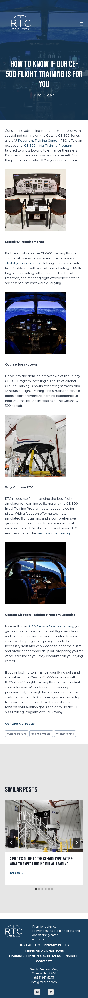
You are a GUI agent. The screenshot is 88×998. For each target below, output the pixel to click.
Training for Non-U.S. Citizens (35, 956)
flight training (65, 733)
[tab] (36, 889)
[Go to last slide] (11, 843)
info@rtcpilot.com (44, 982)
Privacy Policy (57, 945)
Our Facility (29, 945)
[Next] (76, 843)
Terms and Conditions (44, 950)
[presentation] (44, 826)
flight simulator (41, 733)
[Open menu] (83, 22)
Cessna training (17, 733)
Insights (72, 956)
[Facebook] (37, 992)
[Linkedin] (51, 992)
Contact (44, 961)
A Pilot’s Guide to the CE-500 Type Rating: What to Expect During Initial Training (41, 861)
